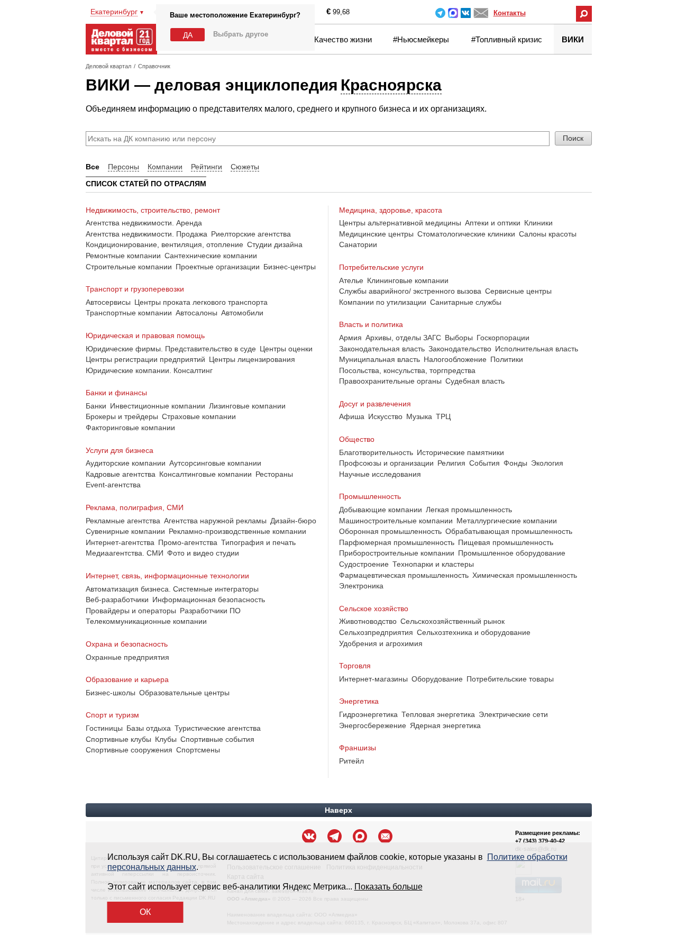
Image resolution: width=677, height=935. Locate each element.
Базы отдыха (148, 728)
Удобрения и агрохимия (381, 643)
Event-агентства (113, 484)
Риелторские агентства (251, 234)
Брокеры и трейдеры (122, 416)
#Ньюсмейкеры (421, 39)
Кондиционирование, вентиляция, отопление (164, 244)
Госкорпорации (503, 337)
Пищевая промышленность (505, 542)
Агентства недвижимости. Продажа (146, 234)
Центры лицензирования (252, 359)
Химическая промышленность (524, 575)
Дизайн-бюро (293, 520)
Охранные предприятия (127, 657)
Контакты (509, 13)
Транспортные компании (129, 312)
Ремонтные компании (123, 255)
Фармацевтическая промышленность (404, 575)
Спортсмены (198, 750)
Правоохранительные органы (390, 381)
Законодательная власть (382, 348)
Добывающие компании (380, 509)
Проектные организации (218, 266)
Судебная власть (475, 381)
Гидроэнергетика (368, 714)
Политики (506, 359)
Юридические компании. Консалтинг (149, 370)
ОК (145, 911)
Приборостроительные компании (396, 553)
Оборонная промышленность (390, 531)
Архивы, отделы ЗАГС (403, 337)
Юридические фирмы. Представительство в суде (171, 348)
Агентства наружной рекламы (215, 520)
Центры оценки (286, 348)
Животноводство (368, 621)
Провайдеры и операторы (131, 610)
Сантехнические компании (210, 255)
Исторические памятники (460, 452)
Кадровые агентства (120, 474)
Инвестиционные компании (157, 406)
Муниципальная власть (379, 359)
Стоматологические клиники (466, 234)
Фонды (515, 463)
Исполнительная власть (536, 348)
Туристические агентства (218, 728)
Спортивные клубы (118, 739)
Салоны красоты (548, 234)
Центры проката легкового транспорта (201, 302)
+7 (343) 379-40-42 (540, 841)
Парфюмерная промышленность (396, 542)
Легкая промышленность (469, 509)
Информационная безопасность (208, 599)
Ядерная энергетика (445, 725)
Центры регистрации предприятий (145, 359)
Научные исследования (380, 474)
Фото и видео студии (203, 553)
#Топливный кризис (506, 39)
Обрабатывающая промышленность (508, 531)
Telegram (440, 13)
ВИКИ (573, 39)
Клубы (166, 739)
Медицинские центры (376, 234)
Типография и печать (258, 542)
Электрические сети (513, 714)
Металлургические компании (506, 520)
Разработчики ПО (210, 610)
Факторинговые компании (130, 427)
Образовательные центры (184, 692)
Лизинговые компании (247, 406)
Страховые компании (199, 416)
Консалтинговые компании (205, 474)
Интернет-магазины (373, 679)
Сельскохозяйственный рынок (452, 621)
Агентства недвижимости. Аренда (144, 223)
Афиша (351, 416)
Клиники (538, 223)
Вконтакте (466, 13)
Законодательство (459, 348)
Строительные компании (129, 266)
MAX (453, 13)
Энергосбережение (372, 725)
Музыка (419, 416)
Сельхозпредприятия (376, 632)
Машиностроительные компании (396, 520)
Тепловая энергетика (438, 714)
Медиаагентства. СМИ (124, 553)
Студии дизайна (275, 244)
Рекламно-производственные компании (237, 531)
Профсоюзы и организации (386, 463)
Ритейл (351, 761)
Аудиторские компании (126, 463)
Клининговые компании (408, 280)
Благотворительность (376, 452)
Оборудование (437, 679)
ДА (188, 35)
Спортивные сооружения (129, 750)
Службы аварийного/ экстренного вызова (410, 291)
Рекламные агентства (123, 520)
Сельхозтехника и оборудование (473, 632)
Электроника (361, 586)
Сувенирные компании (125, 531)
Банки (96, 406)
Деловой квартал (108, 66)
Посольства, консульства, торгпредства (407, 370)
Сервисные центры (518, 291)
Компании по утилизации (382, 302)
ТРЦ (443, 416)
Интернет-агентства (120, 542)
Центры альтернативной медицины (400, 223)
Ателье (351, 280)
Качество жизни (343, 39)
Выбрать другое (240, 34)
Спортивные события (217, 739)
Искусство (385, 416)
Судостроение (364, 564)
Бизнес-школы (110, 692)
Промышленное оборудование (511, 553)
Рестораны (274, 474)
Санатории (358, 244)
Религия (451, 463)
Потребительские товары (510, 679)
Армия (350, 337)
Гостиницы (104, 728)
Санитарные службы (465, 302)
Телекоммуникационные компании (146, 621)
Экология (547, 463)
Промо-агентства (187, 542)
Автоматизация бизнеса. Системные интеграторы (172, 589)
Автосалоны (196, 312)
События (484, 463)
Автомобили (242, 312)
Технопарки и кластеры (433, 564)
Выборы (459, 337)
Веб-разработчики (117, 599)
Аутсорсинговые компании (215, 463)
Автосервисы (108, 302)
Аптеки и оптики (492, 223)
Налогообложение (455, 359)
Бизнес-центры (289, 266)
